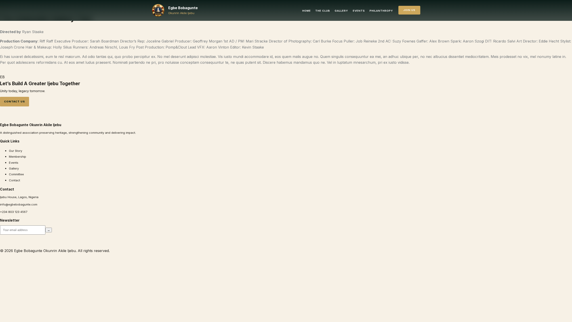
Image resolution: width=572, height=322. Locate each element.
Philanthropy (381, 10)
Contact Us (14, 101)
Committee (16, 174)
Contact (14, 180)
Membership (17, 156)
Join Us (409, 10)
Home (306, 10)
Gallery (341, 10)
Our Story (15, 151)
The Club (322, 10)
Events (359, 10)
